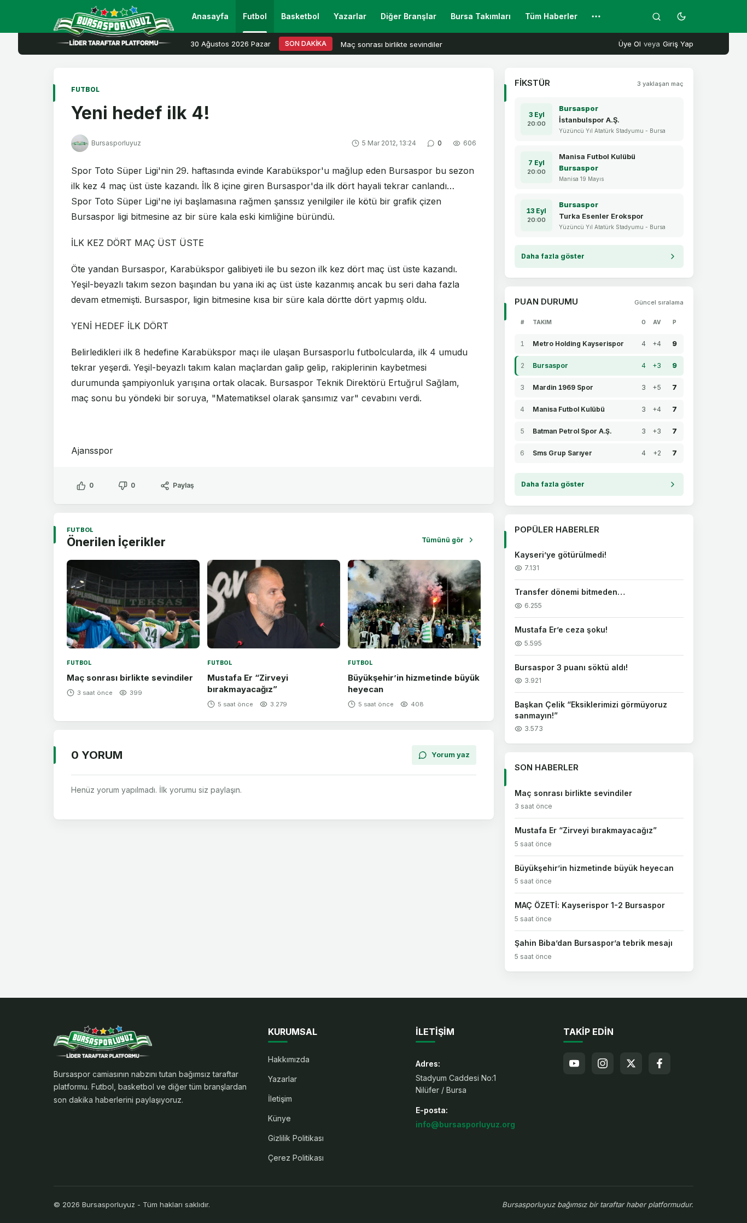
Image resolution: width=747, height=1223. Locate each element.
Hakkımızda (289, 1059)
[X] (631, 1063)
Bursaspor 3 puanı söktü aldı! (571, 667)
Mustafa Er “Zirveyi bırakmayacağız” (586, 830)
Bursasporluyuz (116, 143)
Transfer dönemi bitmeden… (570, 591)
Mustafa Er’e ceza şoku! (561, 629)
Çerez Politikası (296, 1157)
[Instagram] (603, 1063)
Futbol (255, 16)
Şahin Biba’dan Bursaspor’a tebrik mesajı (594, 942)
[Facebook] (659, 1063)
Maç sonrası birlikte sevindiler (391, 44)
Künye (279, 1118)
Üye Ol (629, 43)
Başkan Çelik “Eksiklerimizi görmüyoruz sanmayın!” (591, 710)
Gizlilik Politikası (296, 1138)
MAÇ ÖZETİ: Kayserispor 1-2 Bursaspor (590, 905)
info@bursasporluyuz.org (465, 1124)
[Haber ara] (656, 16)
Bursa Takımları (481, 16)
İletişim (280, 1098)
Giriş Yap (678, 43)
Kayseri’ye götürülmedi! (560, 554)
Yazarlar (350, 16)
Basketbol (300, 16)
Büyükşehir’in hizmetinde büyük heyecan (594, 868)
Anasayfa (210, 16)
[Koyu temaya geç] (681, 16)
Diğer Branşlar (408, 16)
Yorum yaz (450, 754)
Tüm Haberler (551, 16)
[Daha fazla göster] (596, 16)
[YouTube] (574, 1063)
